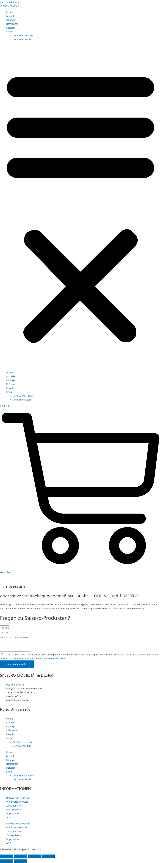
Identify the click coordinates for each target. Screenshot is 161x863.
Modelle (10, 15)
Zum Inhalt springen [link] (11, 1)
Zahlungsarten (14, 805)
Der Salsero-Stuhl (22, 39)
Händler (10, 27)
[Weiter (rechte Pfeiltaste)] (20, 861)
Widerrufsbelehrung (17, 801)
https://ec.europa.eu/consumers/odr (130, 604)
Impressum (12, 813)
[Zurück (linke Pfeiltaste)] (6, 861)
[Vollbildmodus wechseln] (20, 856)
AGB (8, 817)
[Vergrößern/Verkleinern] (6, 856)
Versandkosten (14, 809)
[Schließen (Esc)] (48, 856)
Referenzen (12, 23)
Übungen (11, 19)
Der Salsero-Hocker (23, 35)
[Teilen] (34, 856)
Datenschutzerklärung (54, 658)
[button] (80, 206)
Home (9, 12)
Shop (9, 31)
